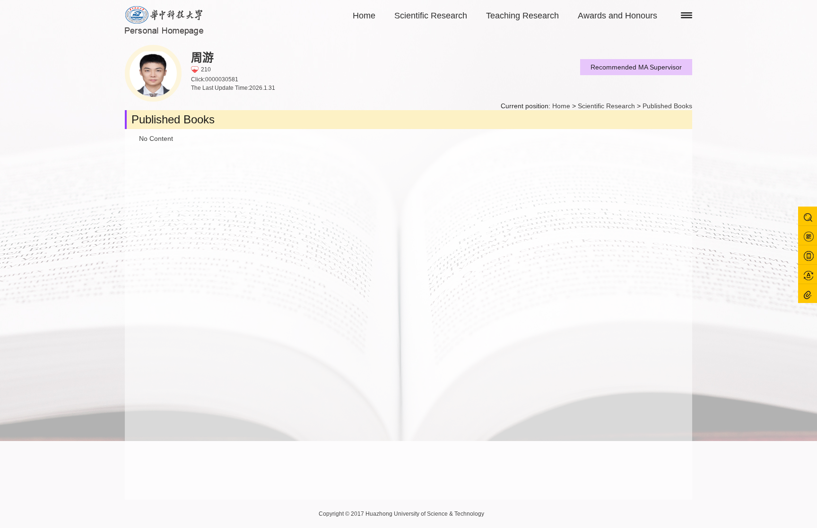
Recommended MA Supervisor (636, 67)
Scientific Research (430, 15)
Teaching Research (522, 15)
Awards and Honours (617, 15)
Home (364, 15)
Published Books (667, 106)
